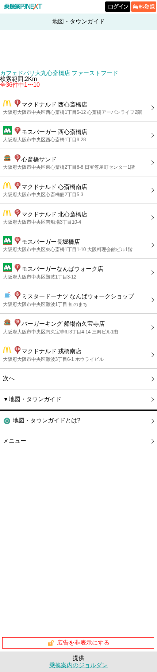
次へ (9, 378)
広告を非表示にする (83, 642)
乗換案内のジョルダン (78, 665)
